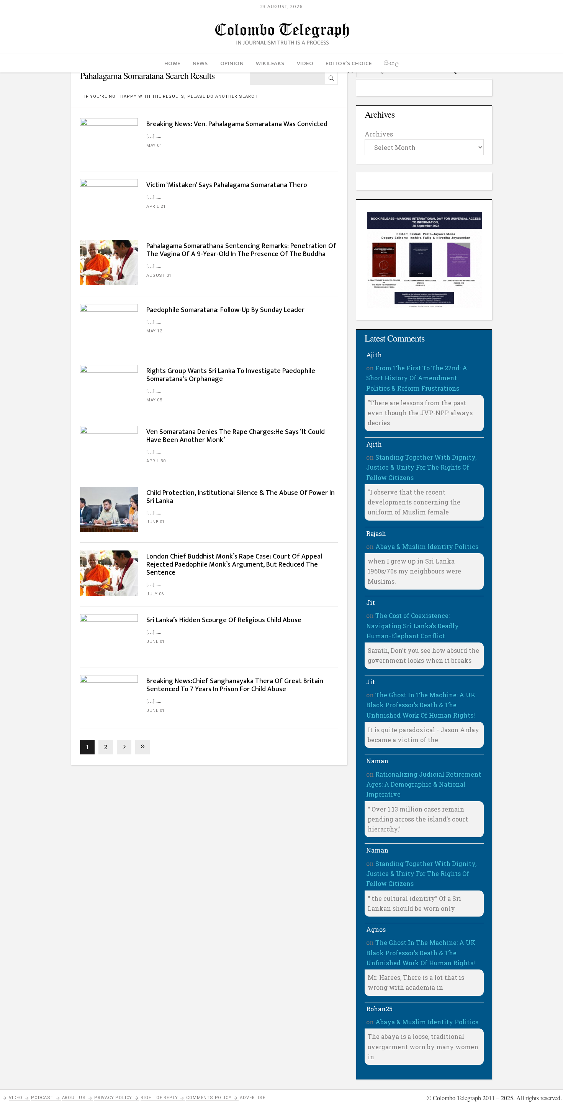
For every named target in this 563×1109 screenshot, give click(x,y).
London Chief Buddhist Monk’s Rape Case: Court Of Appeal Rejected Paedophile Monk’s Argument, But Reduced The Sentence (234, 564)
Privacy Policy (113, 1097)
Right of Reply (159, 1097)
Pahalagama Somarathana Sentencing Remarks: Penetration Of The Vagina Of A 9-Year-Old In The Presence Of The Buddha (241, 250)
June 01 (155, 521)
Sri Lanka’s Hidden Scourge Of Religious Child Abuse (223, 620)
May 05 (154, 400)
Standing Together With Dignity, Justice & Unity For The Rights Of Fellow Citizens (421, 467)
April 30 (155, 460)
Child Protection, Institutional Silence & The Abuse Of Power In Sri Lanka (240, 497)
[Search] (331, 78)
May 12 (154, 331)
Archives (379, 134)
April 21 (155, 206)
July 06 (155, 593)
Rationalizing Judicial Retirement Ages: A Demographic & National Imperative (423, 784)
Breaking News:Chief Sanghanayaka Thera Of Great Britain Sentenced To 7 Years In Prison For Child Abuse (234, 685)
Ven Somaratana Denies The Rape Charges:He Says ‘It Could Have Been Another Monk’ (235, 436)
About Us (74, 1097)
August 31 (159, 275)
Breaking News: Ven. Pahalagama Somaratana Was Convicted (236, 124)
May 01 (154, 145)
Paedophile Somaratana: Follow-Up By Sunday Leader (225, 310)
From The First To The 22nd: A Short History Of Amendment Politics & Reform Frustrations (416, 378)
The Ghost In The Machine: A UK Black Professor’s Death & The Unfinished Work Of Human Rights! (421, 705)
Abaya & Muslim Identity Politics (426, 546)
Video (16, 1097)
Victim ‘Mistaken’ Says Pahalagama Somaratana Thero (226, 185)
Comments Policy (208, 1097)
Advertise (252, 1097)
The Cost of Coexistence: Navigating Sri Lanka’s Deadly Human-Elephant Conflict (412, 625)
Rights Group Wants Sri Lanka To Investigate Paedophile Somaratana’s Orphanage (230, 375)
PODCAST (42, 1097)
